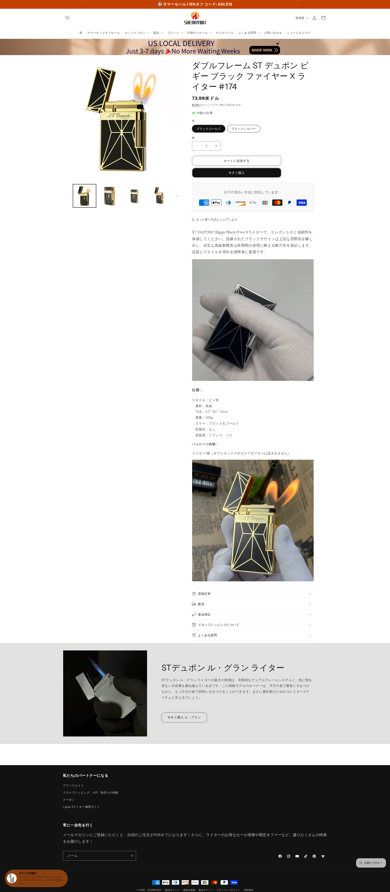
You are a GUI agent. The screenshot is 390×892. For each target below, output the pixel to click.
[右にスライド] (177, 195)
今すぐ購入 (237, 173)
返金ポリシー (206, 890)
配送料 (196, 104)
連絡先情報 (189, 890)
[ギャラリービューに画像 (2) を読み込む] (109, 195)
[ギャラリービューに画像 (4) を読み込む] (159, 195)
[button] (67, 17)
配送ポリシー (172, 890)
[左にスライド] (67, 195)
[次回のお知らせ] (302, 4)
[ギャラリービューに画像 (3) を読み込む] (134, 195)
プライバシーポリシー (228, 890)
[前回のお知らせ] (87, 4)
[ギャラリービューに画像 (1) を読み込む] (84, 195)
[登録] (131, 855)
